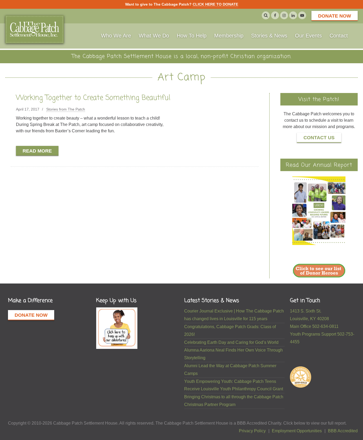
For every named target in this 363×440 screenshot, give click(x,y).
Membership (228, 36)
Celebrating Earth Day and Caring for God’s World (231, 342)
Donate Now (334, 16)
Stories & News (269, 36)
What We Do (154, 36)
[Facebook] (275, 15)
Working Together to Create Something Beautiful (93, 98)
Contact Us (319, 137)
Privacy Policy (252, 431)
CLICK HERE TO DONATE (215, 4)
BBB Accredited (343, 431)
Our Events (308, 36)
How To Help (191, 36)
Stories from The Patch (65, 109)
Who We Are (116, 36)
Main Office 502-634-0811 (314, 326)
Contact (339, 36)
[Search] (266, 15)
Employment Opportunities (297, 431)
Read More (37, 151)
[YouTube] (302, 15)
